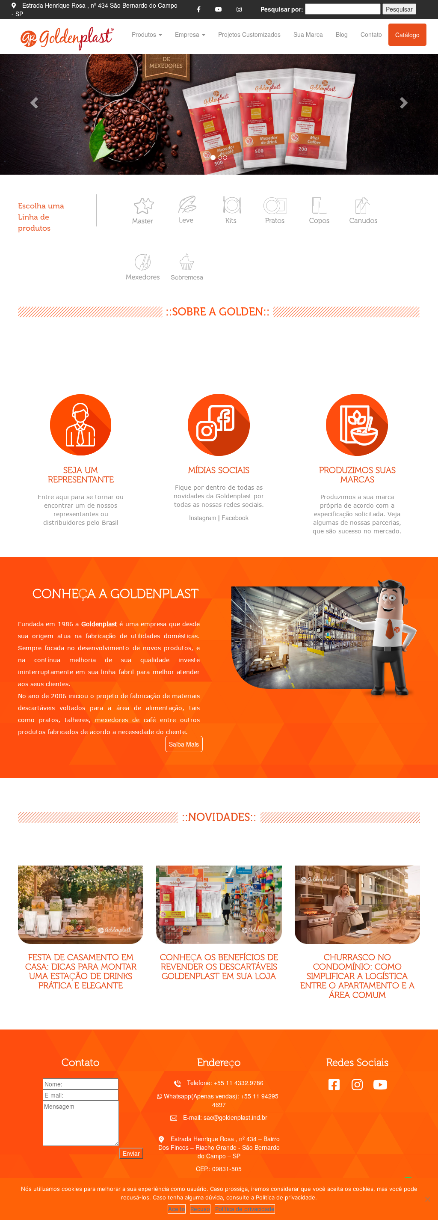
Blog (342, 34)
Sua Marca (308, 34)
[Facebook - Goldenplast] (198, 9)
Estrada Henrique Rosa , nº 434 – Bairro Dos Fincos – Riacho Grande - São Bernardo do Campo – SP (219, 1147)
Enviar (131, 1153)
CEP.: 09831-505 (219, 1168)
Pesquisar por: (281, 9)
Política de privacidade (245, 1208)
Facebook (235, 517)
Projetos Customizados (249, 34)
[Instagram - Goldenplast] (239, 9)
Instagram (202, 517)
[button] (33, 100)
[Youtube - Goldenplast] (218, 9)
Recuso (200, 1208)
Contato (371, 34)
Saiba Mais (184, 744)
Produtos (145, 34)
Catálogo (407, 34)
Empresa (188, 34)
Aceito (176, 1208)
